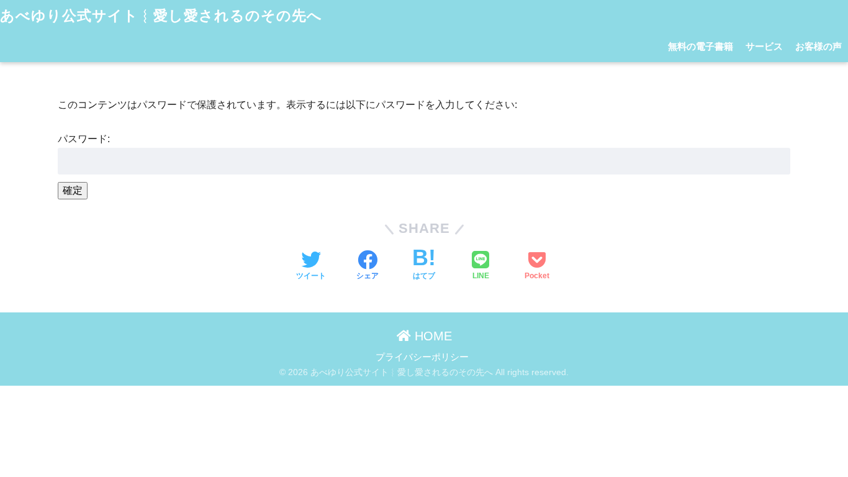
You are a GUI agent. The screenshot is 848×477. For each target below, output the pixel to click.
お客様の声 (818, 46)
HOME (431, 336)
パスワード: (84, 138)
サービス (764, 46)
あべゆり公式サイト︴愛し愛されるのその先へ (161, 15)
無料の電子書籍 (700, 46)
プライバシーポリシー (422, 357)
